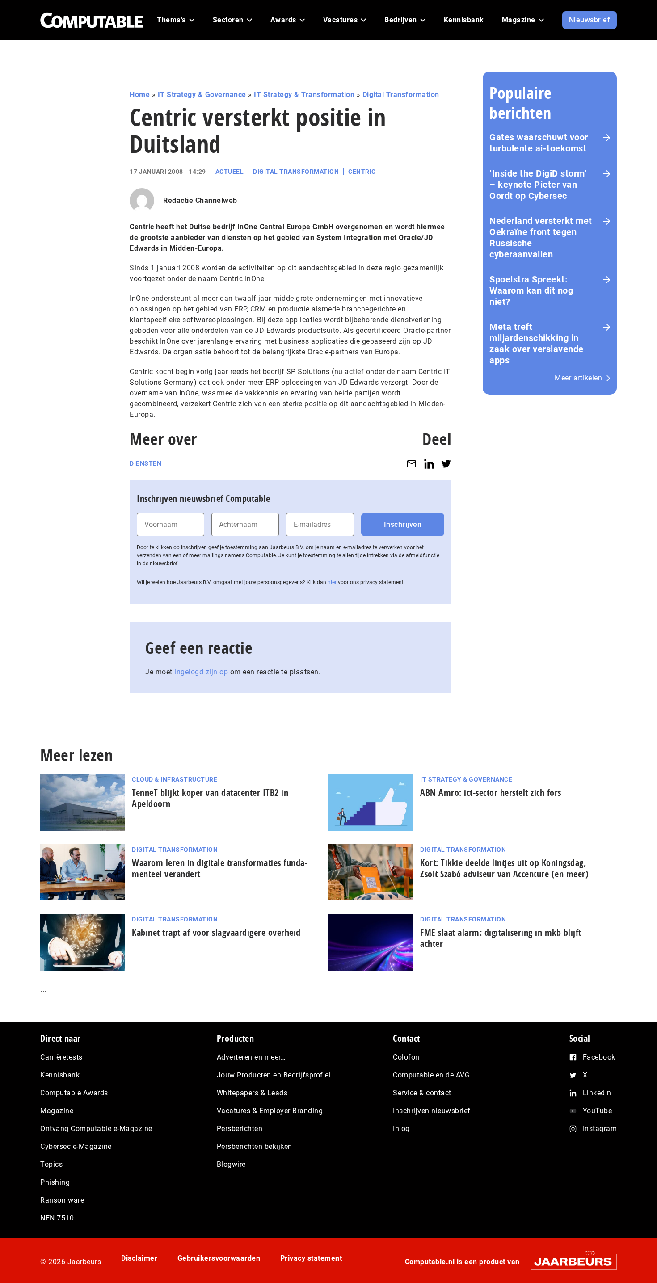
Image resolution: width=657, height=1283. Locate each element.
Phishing (55, 1182)
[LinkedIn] (429, 463)
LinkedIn (597, 1093)
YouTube (597, 1110)
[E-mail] (411, 463)
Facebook (599, 1057)
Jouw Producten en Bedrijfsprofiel (274, 1075)
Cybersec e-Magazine (76, 1146)
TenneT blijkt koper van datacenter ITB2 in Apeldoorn (210, 798)
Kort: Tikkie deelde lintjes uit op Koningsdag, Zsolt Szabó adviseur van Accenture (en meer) (504, 868)
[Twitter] (446, 463)
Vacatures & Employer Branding (270, 1110)
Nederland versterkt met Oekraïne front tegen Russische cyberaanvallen (540, 237)
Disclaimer (139, 1258)
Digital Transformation (400, 94)
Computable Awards (74, 1093)
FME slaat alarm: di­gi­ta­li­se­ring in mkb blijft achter (500, 938)
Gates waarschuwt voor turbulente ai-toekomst (538, 143)
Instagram (600, 1128)
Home (140, 94)
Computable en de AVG (431, 1075)
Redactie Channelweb (200, 200)
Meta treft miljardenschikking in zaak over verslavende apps (536, 343)
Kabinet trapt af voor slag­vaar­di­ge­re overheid (216, 932)
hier (332, 582)
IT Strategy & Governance (202, 94)
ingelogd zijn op (201, 672)
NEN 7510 (57, 1218)
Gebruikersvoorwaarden (219, 1258)
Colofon (406, 1057)
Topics (51, 1164)
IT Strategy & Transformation (304, 94)
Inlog (401, 1128)
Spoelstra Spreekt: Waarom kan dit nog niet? (531, 290)
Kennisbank (60, 1075)
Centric (362, 171)
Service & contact (422, 1093)
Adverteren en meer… (251, 1057)
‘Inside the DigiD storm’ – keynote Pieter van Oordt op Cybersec (538, 184)
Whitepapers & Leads (252, 1093)
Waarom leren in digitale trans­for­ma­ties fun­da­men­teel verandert (219, 868)
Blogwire (231, 1164)
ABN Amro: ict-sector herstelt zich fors (490, 793)
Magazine (56, 1110)
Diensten (145, 463)
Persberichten (240, 1128)
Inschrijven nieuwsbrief (432, 1110)
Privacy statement (311, 1258)
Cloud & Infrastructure (174, 779)
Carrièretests (61, 1057)
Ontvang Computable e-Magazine (96, 1128)
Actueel (229, 171)
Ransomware (62, 1200)
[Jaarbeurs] (569, 1261)
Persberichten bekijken (254, 1146)
